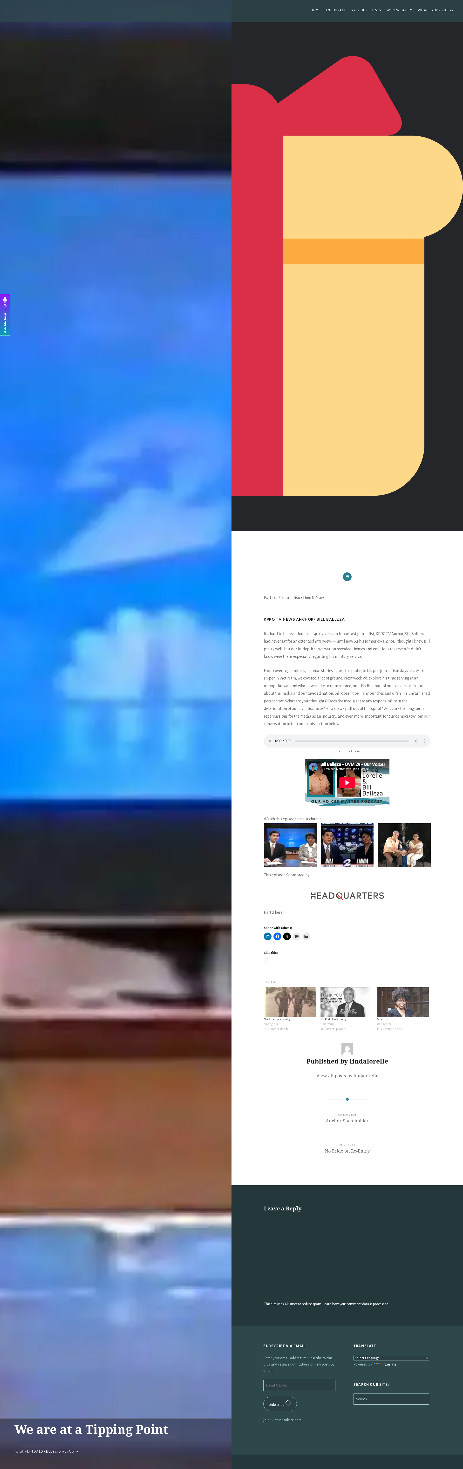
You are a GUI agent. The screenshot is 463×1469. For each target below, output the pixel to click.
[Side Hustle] (403, 1002)
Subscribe (277, 1405)
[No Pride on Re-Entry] (290, 1002)
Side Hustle (384, 1019)
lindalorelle (40, 1451)
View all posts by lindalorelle (347, 1075)
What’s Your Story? (435, 10)
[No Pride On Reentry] (346, 1002)
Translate (389, 1364)
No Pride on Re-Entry (277, 1019)
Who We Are (397, 10)
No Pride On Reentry (333, 1019)
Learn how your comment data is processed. (356, 1304)
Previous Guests (366, 10)
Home (315, 10)
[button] (290, 845)
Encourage (336, 10)
